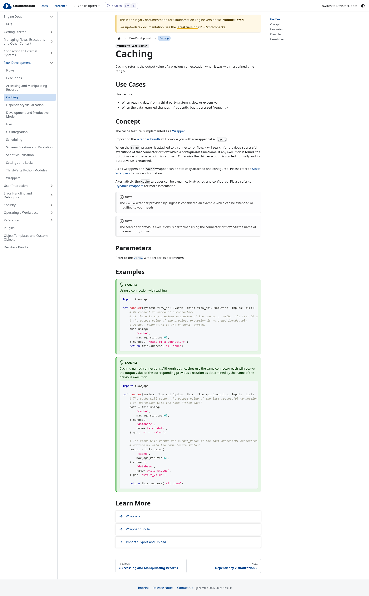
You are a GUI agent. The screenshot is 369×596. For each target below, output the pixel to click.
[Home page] (119, 38)
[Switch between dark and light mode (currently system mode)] (363, 6)
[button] (29, 31)
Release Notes (163, 588)
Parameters (276, 29)
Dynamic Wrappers (129, 186)
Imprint (143, 588)
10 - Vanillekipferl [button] (84, 6)
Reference (59, 6)
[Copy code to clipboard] (253, 299)
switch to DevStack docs (339, 6)
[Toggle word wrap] (246, 299)
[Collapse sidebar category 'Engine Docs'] (51, 16)
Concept (275, 24)
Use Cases (276, 19)
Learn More (276, 39)
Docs (44, 6)
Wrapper (178, 131)
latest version (187, 27)
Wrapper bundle (148, 139)
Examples (275, 34)
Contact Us (185, 588)
